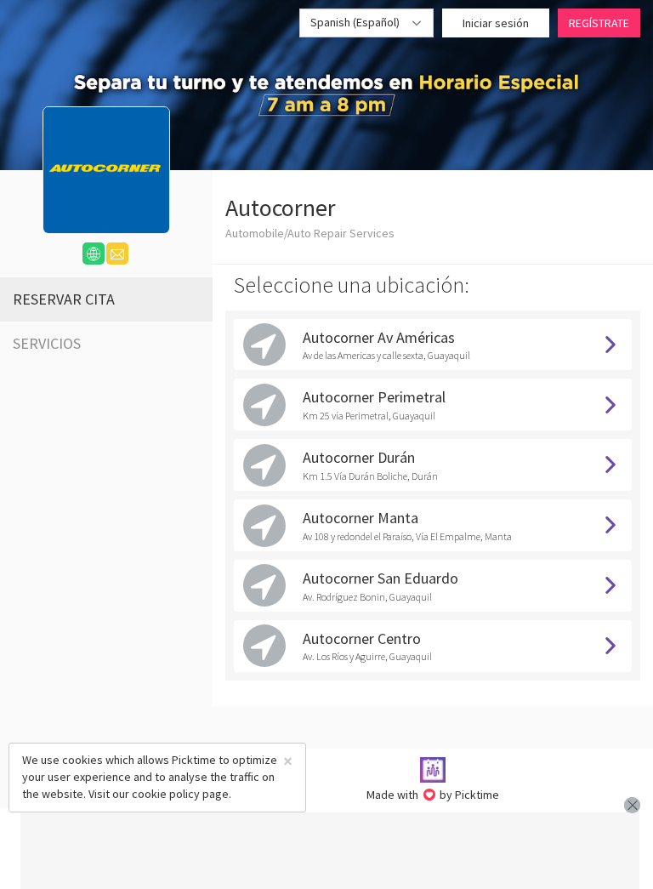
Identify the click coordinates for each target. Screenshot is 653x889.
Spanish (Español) (356, 22)
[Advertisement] (329, 850)
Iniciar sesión (496, 23)
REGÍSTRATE (599, 23)
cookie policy (166, 793)
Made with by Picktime (433, 794)
